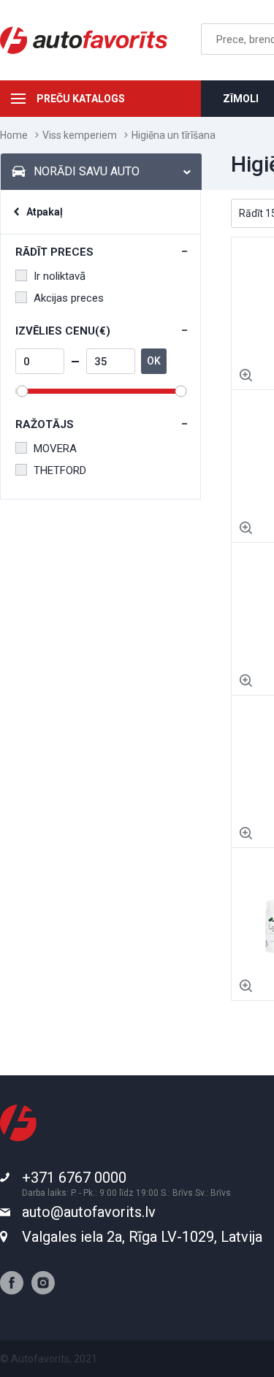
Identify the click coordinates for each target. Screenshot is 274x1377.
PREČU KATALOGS (81, 98)
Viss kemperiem (79, 135)
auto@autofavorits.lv (89, 1212)
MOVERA (55, 448)
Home (14, 135)
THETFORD (60, 470)
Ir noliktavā (59, 276)
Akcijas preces (69, 298)
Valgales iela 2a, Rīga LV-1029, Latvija (142, 1237)
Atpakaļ (44, 212)
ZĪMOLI (241, 98)
